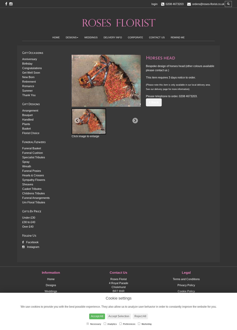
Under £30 (28, 217)
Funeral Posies (31, 170)
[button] (89, 121)
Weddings (91, 37)
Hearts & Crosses (33, 175)
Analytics (112, 324)
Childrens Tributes (33, 193)
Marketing (146, 324)
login (154, 4)
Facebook (32, 242)
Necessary (95, 324)
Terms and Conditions (186, 279)
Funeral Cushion (32, 152)
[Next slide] (135, 120)
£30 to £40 (28, 222)
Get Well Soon (31, 72)
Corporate (135, 37)
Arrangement (30, 110)
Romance (28, 86)
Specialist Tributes (33, 157)
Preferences (128, 324)
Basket (26, 128)
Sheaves (27, 184)
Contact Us (157, 37)
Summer (27, 90)
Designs (71, 37)
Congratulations (32, 68)
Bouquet (27, 115)
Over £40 (27, 226)
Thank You (29, 95)
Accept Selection (118, 316)
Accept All (97, 316)
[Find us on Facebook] (7, 4)
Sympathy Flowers (33, 179)
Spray (25, 161)
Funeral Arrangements (36, 197)
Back (154, 102)
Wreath (26, 166)
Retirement (29, 81)
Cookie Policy (186, 291)
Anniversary (29, 59)
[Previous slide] (77, 120)
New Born (28, 77)
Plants (26, 124)
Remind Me (178, 37)
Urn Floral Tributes (33, 202)
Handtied (27, 119)
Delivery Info (113, 37)
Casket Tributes (31, 188)
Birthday (27, 63)
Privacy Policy (186, 285)
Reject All (140, 316)
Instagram (32, 246)
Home (56, 37)
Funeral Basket (31, 148)
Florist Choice (30, 133)
